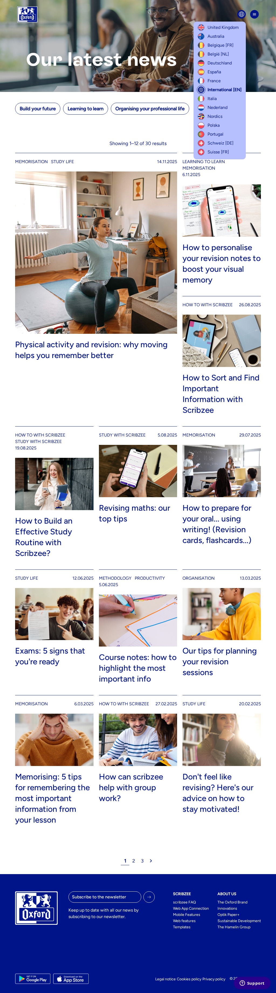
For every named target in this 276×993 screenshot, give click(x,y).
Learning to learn (86, 109)
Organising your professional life (150, 109)
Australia (216, 36)
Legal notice (165, 979)
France (214, 80)
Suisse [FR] (218, 151)
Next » (151, 861)
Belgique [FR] (220, 45)
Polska (214, 125)
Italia (212, 98)
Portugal (215, 134)
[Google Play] (32, 978)
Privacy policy (213, 979)
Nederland (217, 107)
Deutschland (220, 63)
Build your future (38, 109)
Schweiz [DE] (220, 143)
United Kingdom (223, 27)
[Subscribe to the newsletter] (149, 897)
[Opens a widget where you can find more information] (252, 983)
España (214, 71)
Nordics (215, 116)
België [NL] (218, 54)
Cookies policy (189, 979)
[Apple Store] (70, 978)
